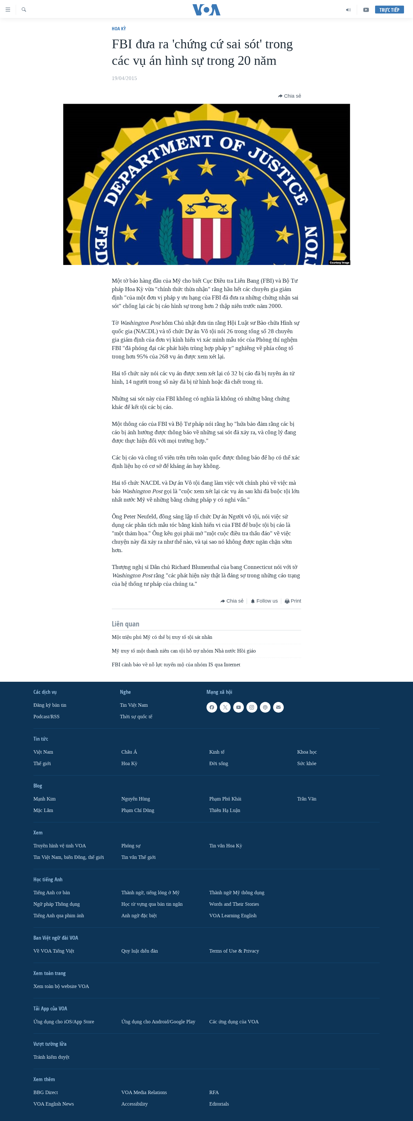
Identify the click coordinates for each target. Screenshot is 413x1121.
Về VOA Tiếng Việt (53, 951)
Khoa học (307, 752)
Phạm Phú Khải (225, 799)
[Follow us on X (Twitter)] (225, 707)
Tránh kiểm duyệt (51, 1057)
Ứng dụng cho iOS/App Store (63, 1021)
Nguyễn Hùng (135, 799)
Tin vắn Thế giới (138, 857)
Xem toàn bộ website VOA (61, 986)
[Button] (289, 96)
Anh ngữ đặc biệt (139, 915)
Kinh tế (216, 752)
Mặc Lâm (43, 810)
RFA (214, 1092)
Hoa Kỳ (119, 28)
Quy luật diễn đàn (139, 951)
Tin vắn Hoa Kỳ (225, 846)
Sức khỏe (306, 763)
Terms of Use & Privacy (234, 951)
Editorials (219, 1104)
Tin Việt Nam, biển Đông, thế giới (68, 857)
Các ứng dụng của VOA (234, 1021)
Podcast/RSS (46, 716)
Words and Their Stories (234, 904)
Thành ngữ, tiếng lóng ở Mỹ (150, 892)
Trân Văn (306, 799)
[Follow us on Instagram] (251, 707)
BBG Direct (45, 1092)
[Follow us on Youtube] (238, 707)
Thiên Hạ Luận (224, 810)
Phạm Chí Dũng (137, 810)
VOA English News (53, 1104)
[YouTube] (366, 10)
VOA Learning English (233, 915)
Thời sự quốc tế (136, 716)
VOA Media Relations (144, 1092)
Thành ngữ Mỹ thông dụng (236, 892)
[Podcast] (265, 707)
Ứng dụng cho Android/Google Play (158, 1021)
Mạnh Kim (44, 799)
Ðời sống (218, 763)
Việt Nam (43, 752)
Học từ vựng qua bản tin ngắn (152, 904)
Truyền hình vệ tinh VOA (59, 846)
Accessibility (134, 1104)
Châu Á (129, 752)
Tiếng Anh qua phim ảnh (58, 915)
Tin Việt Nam (134, 705)
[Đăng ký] (278, 707)
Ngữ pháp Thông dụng (56, 904)
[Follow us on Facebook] (211, 707)
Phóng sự (130, 846)
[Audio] (348, 10)
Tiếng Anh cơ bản (51, 892)
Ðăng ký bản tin (49, 705)
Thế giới (42, 763)
